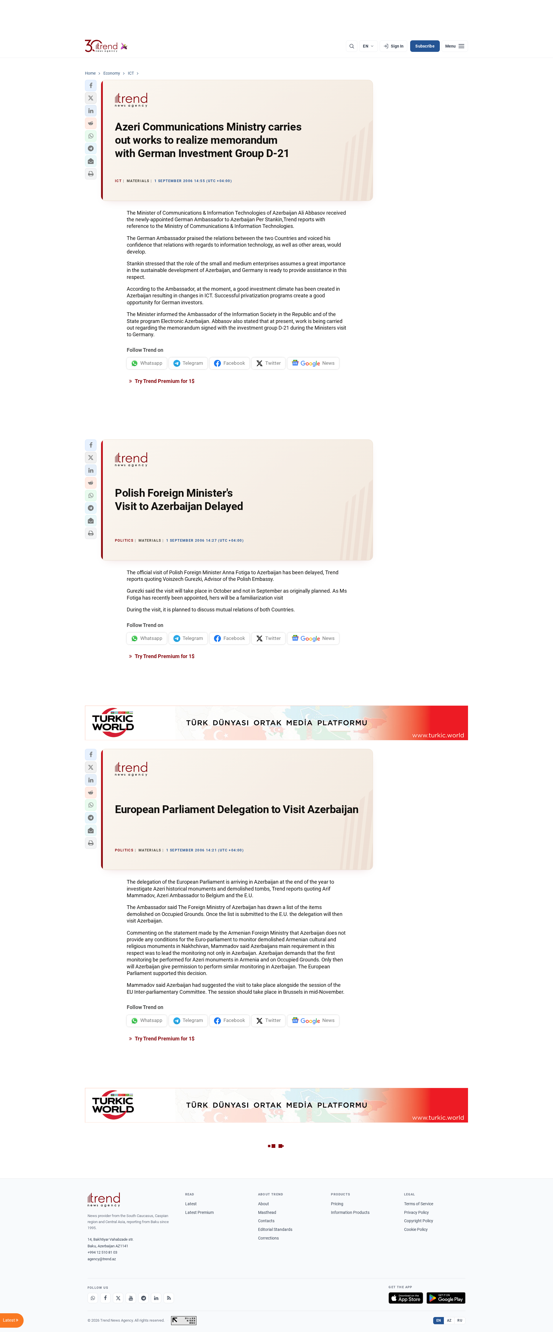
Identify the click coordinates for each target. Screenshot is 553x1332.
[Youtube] (131, 1298)
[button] (90, 85)
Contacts (266, 1220)
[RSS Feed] (169, 1298)
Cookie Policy (416, 1229)
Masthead (267, 1212)
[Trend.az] (106, 46)
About (263, 1203)
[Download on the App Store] (406, 1298)
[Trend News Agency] (104, 1200)
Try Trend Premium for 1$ (164, 381)
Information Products (350, 1212)
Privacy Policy (416, 1212)
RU (459, 1320)
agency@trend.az (102, 1259)
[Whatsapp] (93, 1298)
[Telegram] (143, 1298)
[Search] (351, 46)
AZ (449, 1320)
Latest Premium (199, 1212)
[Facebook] (105, 1298)
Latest (191, 1203)
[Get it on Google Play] (446, 1298)
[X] (118, 1298)
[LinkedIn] (156, 1298)
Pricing (337, 1203)
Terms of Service (418, 1203)
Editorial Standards (275, 1229)
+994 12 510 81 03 (102, 1252)
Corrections (268, 1238)
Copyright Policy (418, 1220)
